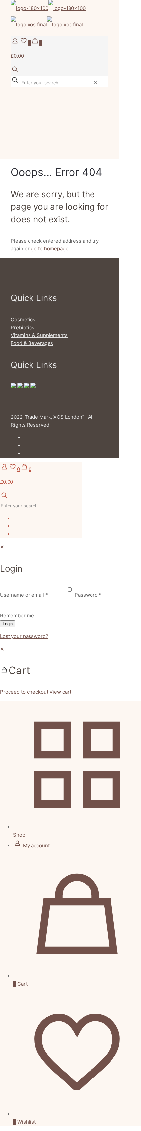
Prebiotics (22, 327)
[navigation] (70, 670)
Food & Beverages (32, 343)
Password (88, 595)
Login (8, 623)
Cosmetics (23, 319)
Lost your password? (24, 636)
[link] (96, 82)
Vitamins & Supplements (39, 335)
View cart (60, 692)
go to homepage (50, 248)
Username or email (24, 595)
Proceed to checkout (24, 692)
